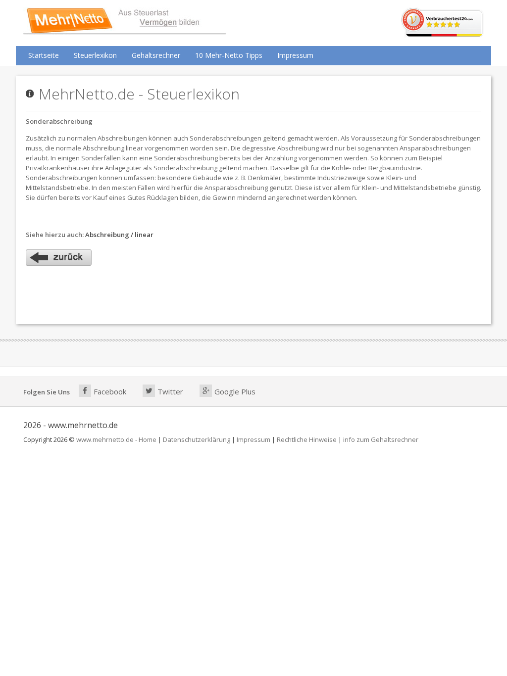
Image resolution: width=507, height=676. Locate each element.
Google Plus (234, 391)
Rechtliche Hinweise (307, 439)
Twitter (170, 391)
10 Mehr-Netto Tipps (228, 55)
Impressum (295, 55)
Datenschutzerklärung (196, 439)
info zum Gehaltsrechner (380, 439)
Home (147, 439)
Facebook (110, 391)
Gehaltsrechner (156, 55)
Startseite (43, 55)
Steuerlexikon (95, 55)
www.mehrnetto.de (105, 439)
